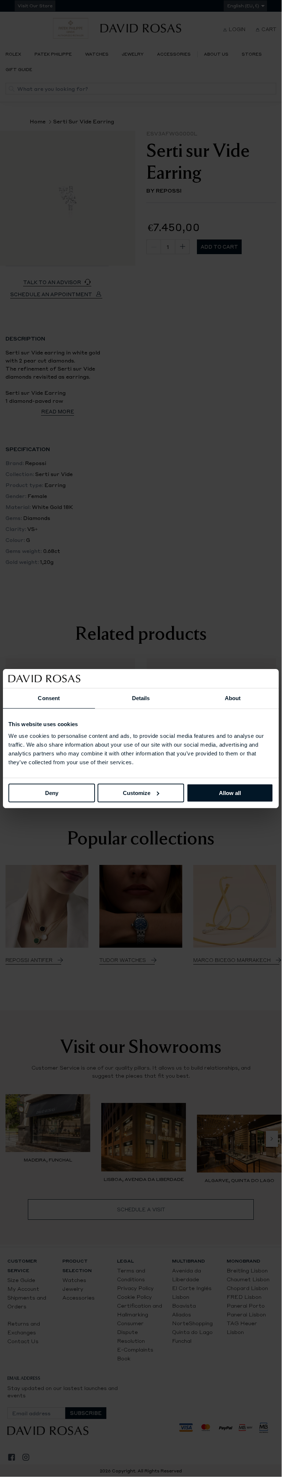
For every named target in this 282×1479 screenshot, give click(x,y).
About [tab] (233, 698)
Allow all (230, 792)
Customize (136, 792)
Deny (51, 792)
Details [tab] (141, 698)
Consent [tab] (49, 698)
